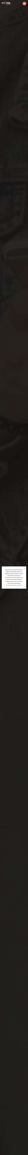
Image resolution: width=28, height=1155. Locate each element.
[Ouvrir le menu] (24, 3)
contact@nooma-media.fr (14, 585)
